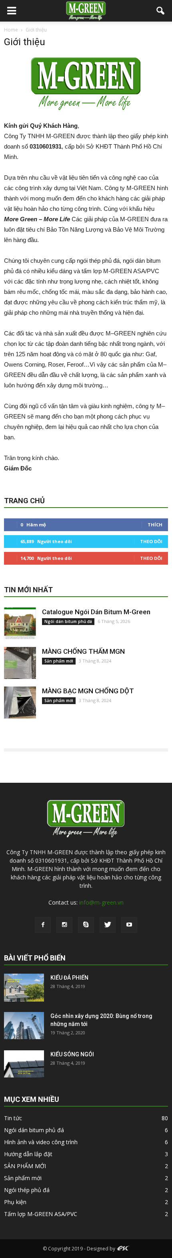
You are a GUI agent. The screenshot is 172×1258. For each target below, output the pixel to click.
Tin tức (13, 1118)
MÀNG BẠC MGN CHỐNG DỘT (88, 691)
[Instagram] (64, 925)
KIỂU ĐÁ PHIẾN (69, 977)
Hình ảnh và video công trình (41, 1142)
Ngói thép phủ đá (27, 1190)
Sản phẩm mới (58, 661)
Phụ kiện (15, 1202)
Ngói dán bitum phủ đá (68, 621)
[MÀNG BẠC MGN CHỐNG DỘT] (20, 702)
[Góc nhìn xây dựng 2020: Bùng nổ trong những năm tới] (24, 1026)
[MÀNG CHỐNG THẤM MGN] (20, 663)
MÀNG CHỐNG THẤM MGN (83, 651)
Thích (155, 525)
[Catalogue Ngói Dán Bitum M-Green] (20, 623)
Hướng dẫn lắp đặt (28, 1154)
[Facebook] (43, 925)
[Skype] (86, 925)
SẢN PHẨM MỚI (25, 1166)
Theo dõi (151, 541)
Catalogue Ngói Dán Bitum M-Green (96, 612)
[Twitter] (108, 925)
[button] (161, 11)
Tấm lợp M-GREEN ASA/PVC (40, 1214)
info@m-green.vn (101, 902)
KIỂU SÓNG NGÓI (72, 1054)
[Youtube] (129, 925)
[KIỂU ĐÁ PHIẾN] (24, 988)
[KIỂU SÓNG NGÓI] (24, 1064)
